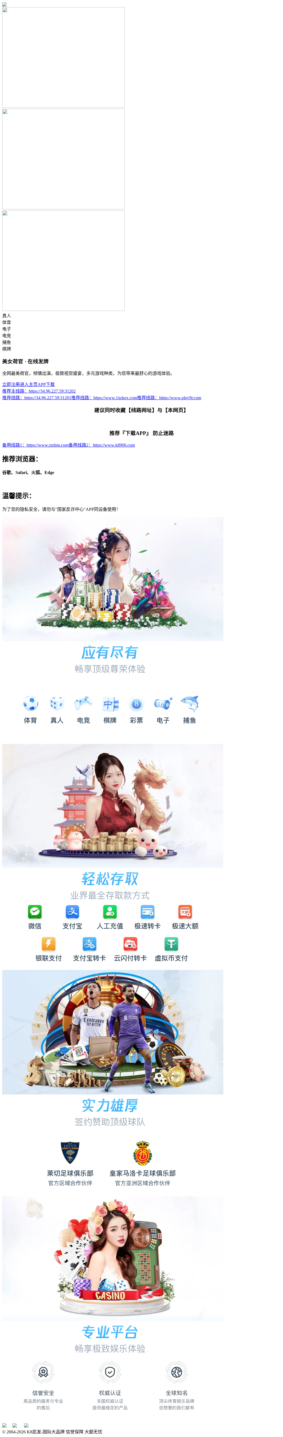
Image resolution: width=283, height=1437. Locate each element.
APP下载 (46, 384)
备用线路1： (35, 445)
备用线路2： (102, 445)
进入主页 (29, 384)
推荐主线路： (39, 391)
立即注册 (11, 384)
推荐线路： (36, 397)
